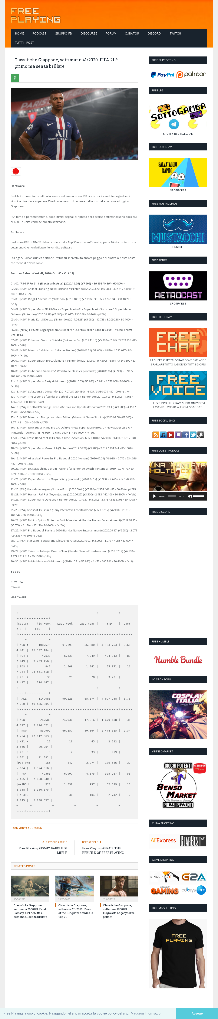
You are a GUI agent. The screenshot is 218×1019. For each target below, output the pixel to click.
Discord (154, 33)
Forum (111, 33)
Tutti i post (24, 42)
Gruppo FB (63, 33)
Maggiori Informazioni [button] (147, 1013)
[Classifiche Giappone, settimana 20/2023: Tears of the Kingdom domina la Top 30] (74, 888)
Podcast (39, 33)
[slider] (199, 496)
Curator (132, 33)
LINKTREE (178, 247)
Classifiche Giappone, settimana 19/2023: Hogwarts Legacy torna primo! (119, 911)
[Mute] (190, 496)
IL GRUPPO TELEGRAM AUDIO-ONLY (175, 403)
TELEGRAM (187, 134)
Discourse (88, 33)
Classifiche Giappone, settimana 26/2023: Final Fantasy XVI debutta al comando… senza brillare (30, 911)
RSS (176, 134)
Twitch (175, 33)
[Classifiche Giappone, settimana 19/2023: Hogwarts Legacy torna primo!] (119, 888)
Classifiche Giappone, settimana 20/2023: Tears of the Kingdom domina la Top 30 (75, 911)
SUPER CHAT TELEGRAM (169, 360)
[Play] (154, 496)
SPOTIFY (168, 134)
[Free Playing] (35, 14)
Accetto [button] (197, 1013)
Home (19, 33)
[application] (178, 496)
